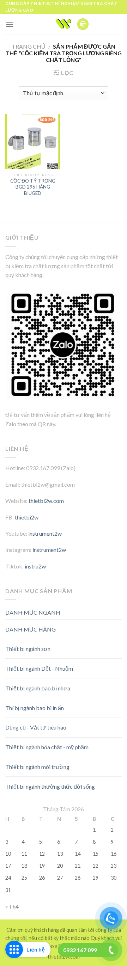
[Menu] (9, 24)
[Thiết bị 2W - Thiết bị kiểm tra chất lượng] (64, 24)
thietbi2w (26, 517)
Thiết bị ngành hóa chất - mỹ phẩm (47, 747)
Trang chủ (29, 46)
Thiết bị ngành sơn (27, 648)
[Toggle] (109, 626)
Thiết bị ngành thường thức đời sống (50, 786)
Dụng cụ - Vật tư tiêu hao (35, 727)
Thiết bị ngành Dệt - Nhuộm (39, 668)
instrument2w (45, 533)
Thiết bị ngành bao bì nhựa (37, 688)
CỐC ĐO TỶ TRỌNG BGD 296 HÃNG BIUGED (32, 187)
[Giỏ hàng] (83, 24)
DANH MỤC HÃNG (30, 629)
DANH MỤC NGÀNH (32, 612)
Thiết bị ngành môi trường (37, 766)
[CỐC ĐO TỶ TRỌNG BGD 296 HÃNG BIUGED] (32, 141)
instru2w (35, 566)
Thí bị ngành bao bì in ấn (34, 707)
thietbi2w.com (46, 500)
